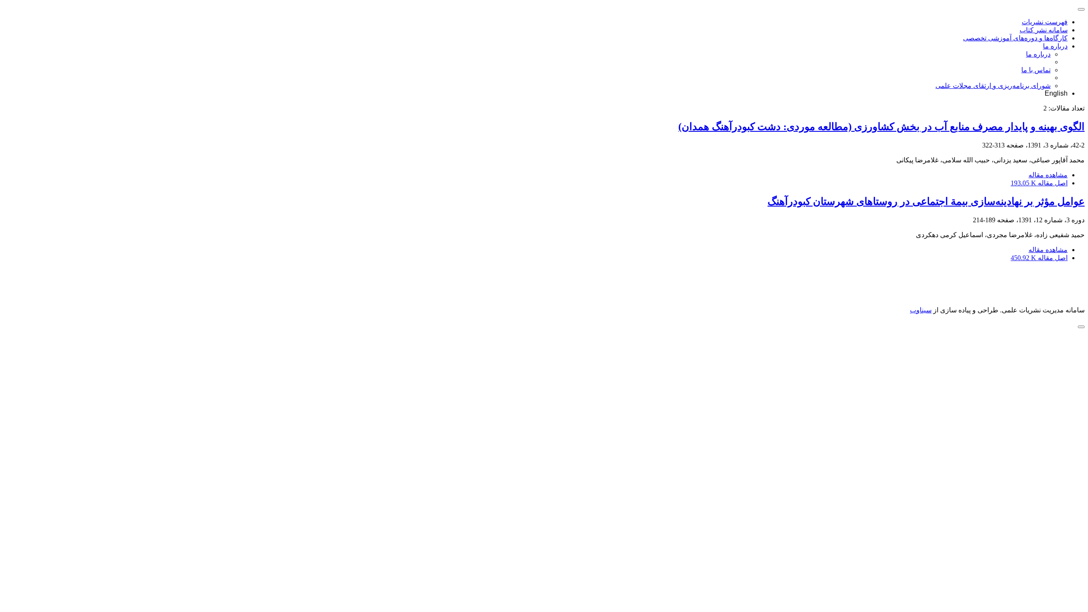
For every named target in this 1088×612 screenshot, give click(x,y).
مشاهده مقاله (1048, 174)
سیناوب (921, 310)
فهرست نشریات (1045, 22)
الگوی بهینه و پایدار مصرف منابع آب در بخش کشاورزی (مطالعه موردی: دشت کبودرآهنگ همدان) (881, 126)
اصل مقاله (1039, 183)
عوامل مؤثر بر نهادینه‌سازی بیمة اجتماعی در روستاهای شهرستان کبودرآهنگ (926, 201)
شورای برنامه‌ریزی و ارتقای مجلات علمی (993, 85)
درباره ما (1055, 46)
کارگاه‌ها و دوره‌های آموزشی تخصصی (1015, 38)
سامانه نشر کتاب (1044, 30)
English (1056, 93)
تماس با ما (1036, 70)
